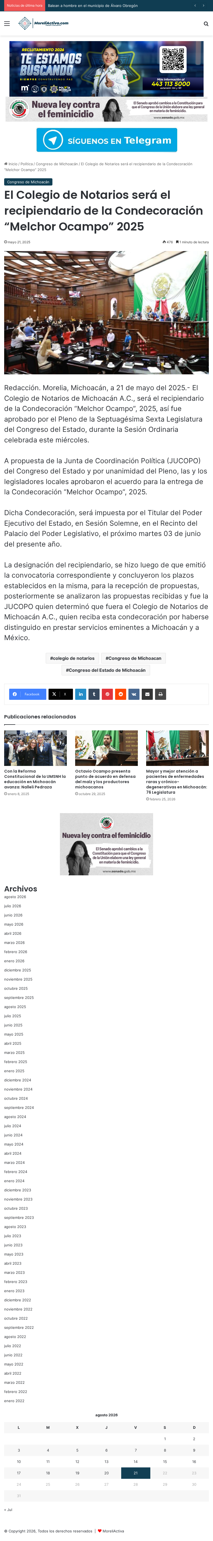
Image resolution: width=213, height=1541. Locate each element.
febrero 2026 (15, 951)
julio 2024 (12, 1126)
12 (77, 1461)
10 (19, 1461)
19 (77, 1473)
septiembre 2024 (19, 1107)
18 (48, 1473)
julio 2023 (12, 1236)
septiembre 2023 (19, 1217)
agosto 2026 (15, 896)
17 (19, 1473)
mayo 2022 (13, 1364)
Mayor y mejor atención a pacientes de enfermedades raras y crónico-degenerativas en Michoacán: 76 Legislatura (176, 781)
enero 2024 (14, 1181)
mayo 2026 (13, 924)
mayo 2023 (13, 1254)
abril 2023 (12, 1263)
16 (194, 1461)
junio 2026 (13, 915)
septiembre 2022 (19, 1327)
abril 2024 (12, 1153)
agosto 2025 (15, 1006)
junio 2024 (13, 1135)
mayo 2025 (13, 1034)
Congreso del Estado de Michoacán (107, 670)
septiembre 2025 (19, 997)
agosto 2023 (15, 1226)
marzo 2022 (14, 1382)
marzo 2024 (14, 1162)
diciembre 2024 (17, 1080)
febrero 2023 (15, 1281)
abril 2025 (12, 1043)
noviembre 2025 (18, 979)
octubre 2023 (16, 1208)
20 (106, 1473)
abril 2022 (12, 1373)
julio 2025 (12, 1016)
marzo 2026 (14, 942)
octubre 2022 (16, 1318)
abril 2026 (12, 933)
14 (136, 1461)
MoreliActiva (113, 1531)
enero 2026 (14, 961)
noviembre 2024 (18, 1089)
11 (48, 1461)
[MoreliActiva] (43, 23)
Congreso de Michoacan (134, 658)
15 (165, 1461)
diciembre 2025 (17, 970)
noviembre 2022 (18, 1309)
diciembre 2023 (17, 1190)
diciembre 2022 (17, 1300)
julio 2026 (12, 906)
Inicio (12, 164)
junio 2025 (13, 1025)
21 (136, 1473)
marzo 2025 (14, 1052)
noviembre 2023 (18, 1199)
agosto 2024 (15, 1116)
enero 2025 (14, 1071)
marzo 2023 (14, 1272)
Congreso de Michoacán (57, 164)
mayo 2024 (13, 1144)
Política (27, 164)
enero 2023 (14, 1291)
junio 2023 (13, 1245)
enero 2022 (14, 1401)
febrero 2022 (15, 1391)
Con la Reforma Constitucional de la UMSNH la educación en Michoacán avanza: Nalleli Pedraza (35, 779)
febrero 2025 (15, 1061)
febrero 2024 (15, 1171)
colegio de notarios (74, 658)
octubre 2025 (16, 988)
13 (106, 1461)
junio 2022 (13, 1355)
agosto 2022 (15, 1336)
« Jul (8, 1509)
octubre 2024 (16, 1098)
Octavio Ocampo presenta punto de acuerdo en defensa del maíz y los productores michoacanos (105, 779)
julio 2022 (12, 1346)
